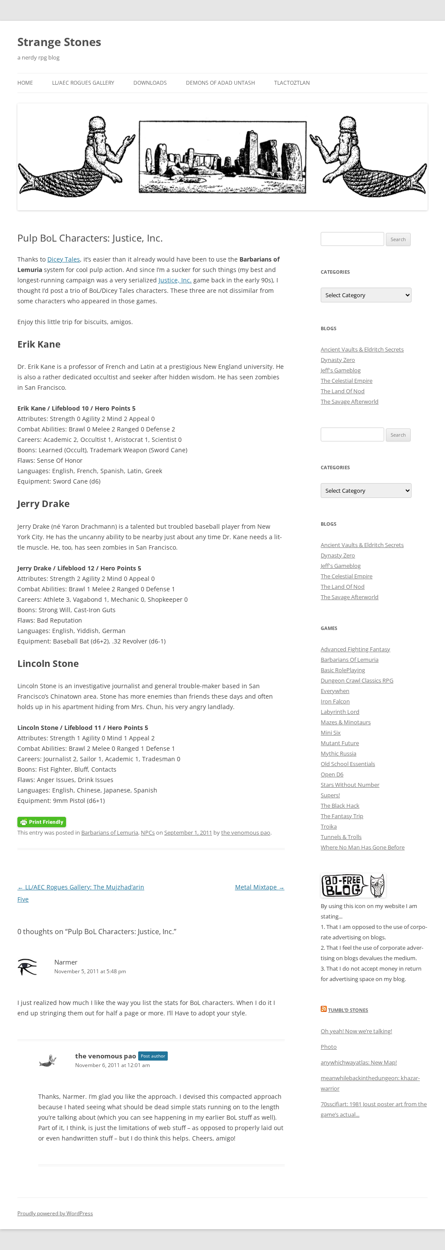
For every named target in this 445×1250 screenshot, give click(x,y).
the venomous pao (245, 832)
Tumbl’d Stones (348, 1010)
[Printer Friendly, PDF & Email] (41, 821)
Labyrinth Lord (340, 712)
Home (25, 82)
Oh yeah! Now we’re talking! (356, 1031)
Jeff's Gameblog (341, 370)
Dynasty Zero (338, 360)
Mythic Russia (338, 753)
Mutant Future (340, 743)
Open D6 (332, 774)
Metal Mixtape (260, 887)
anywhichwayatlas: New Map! (359, 1062)
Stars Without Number (350, 785)
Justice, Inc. (175, 280)
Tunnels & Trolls (341, 837)
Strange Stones (59, 42)
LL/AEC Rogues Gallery (83, 82)
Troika (329, 826)
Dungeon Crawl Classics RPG (357, 680)
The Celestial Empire (346, 381)
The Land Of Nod (343, 391)
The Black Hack (340, 805)
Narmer (65, 962)
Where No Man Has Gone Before (363, 847)
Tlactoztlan (292, 82)
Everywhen (335, 691)
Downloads (150, 82)
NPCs (148, 832)
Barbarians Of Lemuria (350, 659)
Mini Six (331, 732)
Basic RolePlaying (343, 670)
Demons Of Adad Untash (220, 82)
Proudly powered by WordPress (55, 1213)
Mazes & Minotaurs (346, 722)
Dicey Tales (63, 259)
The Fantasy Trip (342, 816)
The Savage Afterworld (350, 401)
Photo (329, 1047)
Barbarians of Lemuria (109, 832)
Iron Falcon (335, 701)
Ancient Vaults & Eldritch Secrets (362, 349)
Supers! (330, 795)
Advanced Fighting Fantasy (355, 649)
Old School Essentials (348, 764)
